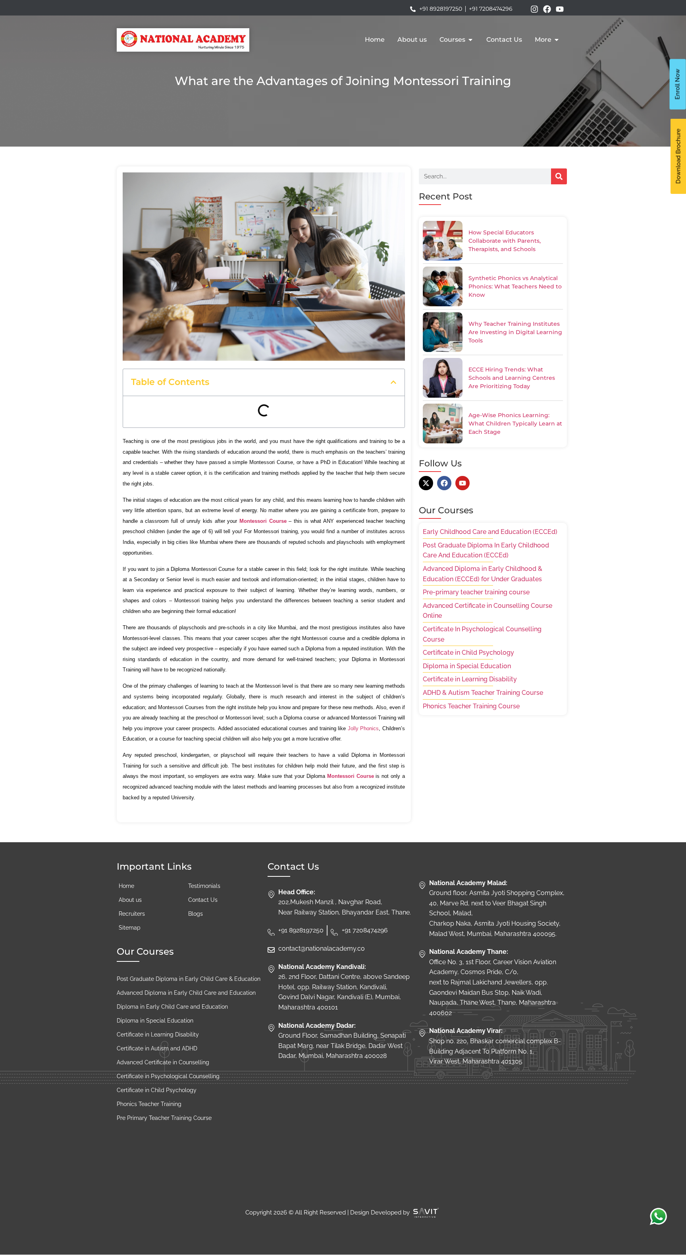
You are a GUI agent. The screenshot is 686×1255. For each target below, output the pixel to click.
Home (126, 886)
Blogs (195, 914)
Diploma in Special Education (155, 1020)
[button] (393, 382)
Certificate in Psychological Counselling (168, 1076)
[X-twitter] (426, 483)
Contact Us (203, 900)
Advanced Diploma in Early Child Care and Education (186, 993)
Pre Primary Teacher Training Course (164, 1118)
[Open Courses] (470, 39)
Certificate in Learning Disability (158, 1034)
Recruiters (132, 914)
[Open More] (556, 39)
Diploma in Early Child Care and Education (172, 1007)
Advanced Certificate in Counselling (163, 1062)
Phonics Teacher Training (149, 1104)
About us (130, 900)
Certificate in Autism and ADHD (157, 1048)
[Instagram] (534, 9)
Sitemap (130, 927)
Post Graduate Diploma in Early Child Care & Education (188, 979)
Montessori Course (263, 521)
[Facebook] (547, 9)
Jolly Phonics (363, 728)
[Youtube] (559, 9)
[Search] (559, 176)
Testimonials (204, 886)
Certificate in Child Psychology (157, 1090)
